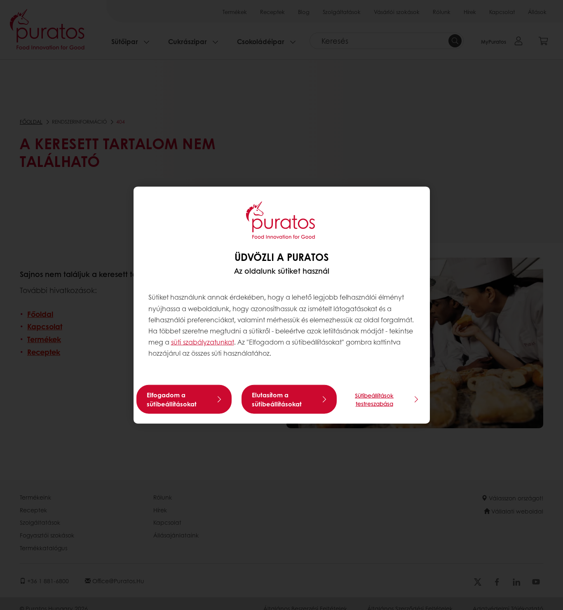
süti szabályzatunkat (202, 342)
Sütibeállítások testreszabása (374, 399)
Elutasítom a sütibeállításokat (277, 399)
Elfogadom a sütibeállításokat (172, 399)
